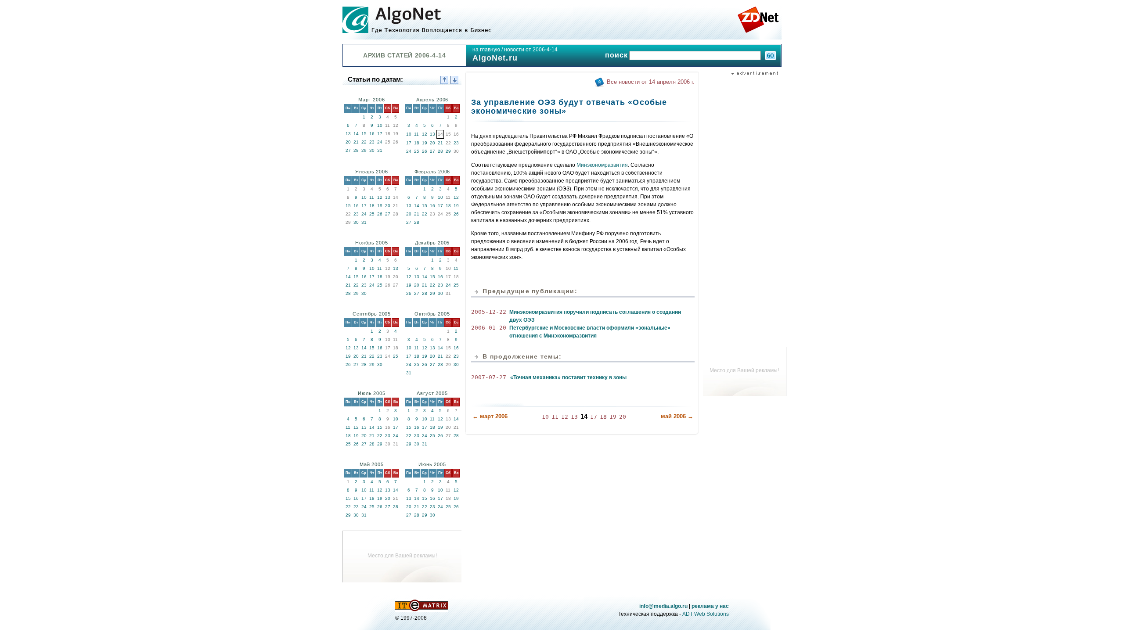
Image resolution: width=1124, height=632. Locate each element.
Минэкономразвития (602, 165)
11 (416, 134)
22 (364, 142)
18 (416, 142)
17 (379, 133)
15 (364, 133)
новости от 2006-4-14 (531, 50)
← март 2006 (490, 416)
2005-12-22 (488, 312)
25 (416, 151)
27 (348, 150)
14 (356, 133)
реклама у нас (710, 606)
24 (379, 142)
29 (364, 150)
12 (424, 134)
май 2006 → (677, 416)
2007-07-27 (488, 377)
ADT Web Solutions (705, 614)
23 (372, 142)
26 (424, 151)
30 (372, 150)
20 (348, 142)
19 (424, 142)
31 (379, 150)
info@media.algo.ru (663, 606)
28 (356, 150)
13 (348, 133)
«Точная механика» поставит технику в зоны (568, 377)
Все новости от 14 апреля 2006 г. (651, 82)
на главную (486, 50)
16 (372, 133)
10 (379, 125)
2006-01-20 (488, 327)
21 (356, 142)
